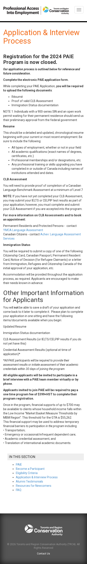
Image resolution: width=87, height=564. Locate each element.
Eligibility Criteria (27, 473)
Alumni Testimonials (29, 481)
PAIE (19, 464)
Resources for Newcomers (33, 485)
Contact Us (43, 553)
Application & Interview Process (37, 477)
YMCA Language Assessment (23, 230)
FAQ (18, 490)
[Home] (36, 10)
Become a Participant (30, 468)
